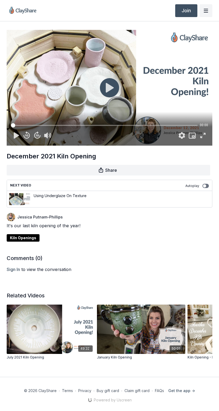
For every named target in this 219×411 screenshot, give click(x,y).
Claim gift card (137, 390)
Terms (67, 390)
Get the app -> (181, 390)
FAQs (159, 390)
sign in (13, 269)
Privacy (84, 390)
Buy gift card (108, 390)
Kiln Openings (23, 238)
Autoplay (192, 186)
